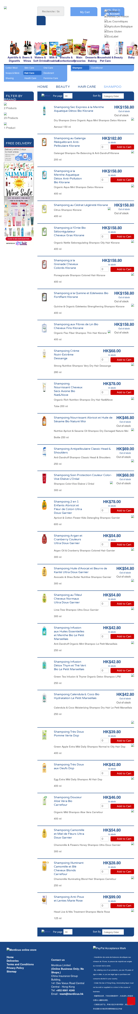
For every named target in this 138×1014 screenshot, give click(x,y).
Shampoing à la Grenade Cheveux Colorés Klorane (66, 264)
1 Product (9, 127)
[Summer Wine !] (19, 179)
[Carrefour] (111, 10)
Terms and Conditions (20, 964)
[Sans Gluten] (113, 30)
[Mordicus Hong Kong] (21, 949)
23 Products (11, 118)
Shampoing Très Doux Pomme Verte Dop (69, 733)
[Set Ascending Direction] (128, 95)
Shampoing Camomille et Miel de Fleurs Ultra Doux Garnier (69, 833)
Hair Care (29, 73)
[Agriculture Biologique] (118, 25)
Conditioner (97, 67)
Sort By (97, 95)
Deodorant (48, 72)
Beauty (63, 86)
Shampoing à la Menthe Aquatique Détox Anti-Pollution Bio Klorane (68, 176)
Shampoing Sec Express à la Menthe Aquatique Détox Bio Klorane (79, 109)
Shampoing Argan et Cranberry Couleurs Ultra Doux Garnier (68, 539)
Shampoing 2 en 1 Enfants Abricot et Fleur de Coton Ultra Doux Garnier (68, 507)
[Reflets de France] (116, 15)
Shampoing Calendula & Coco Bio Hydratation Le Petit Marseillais (76, 696)
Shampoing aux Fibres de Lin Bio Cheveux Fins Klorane (76, 326)
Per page (57, 95)
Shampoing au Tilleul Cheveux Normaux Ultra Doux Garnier (68, 598)
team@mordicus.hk (71, 994)
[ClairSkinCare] (19, 221)
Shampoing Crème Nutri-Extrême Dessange (66, 354)
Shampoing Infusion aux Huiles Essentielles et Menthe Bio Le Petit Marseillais (69, 633)
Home (10, 957)
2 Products (10, 108)
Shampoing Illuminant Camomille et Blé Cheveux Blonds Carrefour (69, 868)
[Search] (41, 20)
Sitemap (12, 971)
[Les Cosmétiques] (116, 20)
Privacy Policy (15, 968)
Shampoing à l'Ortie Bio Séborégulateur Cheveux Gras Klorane (70, 231)
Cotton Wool (12, 67)
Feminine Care (50, 78)
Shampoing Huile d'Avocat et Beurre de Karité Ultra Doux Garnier (80, 570)
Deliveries (13, 960)
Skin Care (29, 67)
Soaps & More (12, 72)
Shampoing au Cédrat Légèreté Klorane (81, 205)
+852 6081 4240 (65, 990)
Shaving (10, 78)
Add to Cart (124, 147)
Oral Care (48, 67)
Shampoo (77, 67)
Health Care (30, 78)
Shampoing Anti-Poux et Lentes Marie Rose (69, 898)
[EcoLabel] (111, 35)
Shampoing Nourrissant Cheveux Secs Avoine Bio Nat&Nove (68, 389)
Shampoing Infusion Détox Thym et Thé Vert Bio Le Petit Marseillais (70, 665)
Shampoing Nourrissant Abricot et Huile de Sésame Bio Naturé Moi (83, 419)
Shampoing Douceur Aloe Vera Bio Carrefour (68, 801)
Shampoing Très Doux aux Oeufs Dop (69, 766)
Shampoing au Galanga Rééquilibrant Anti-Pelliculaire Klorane (70, 142)
